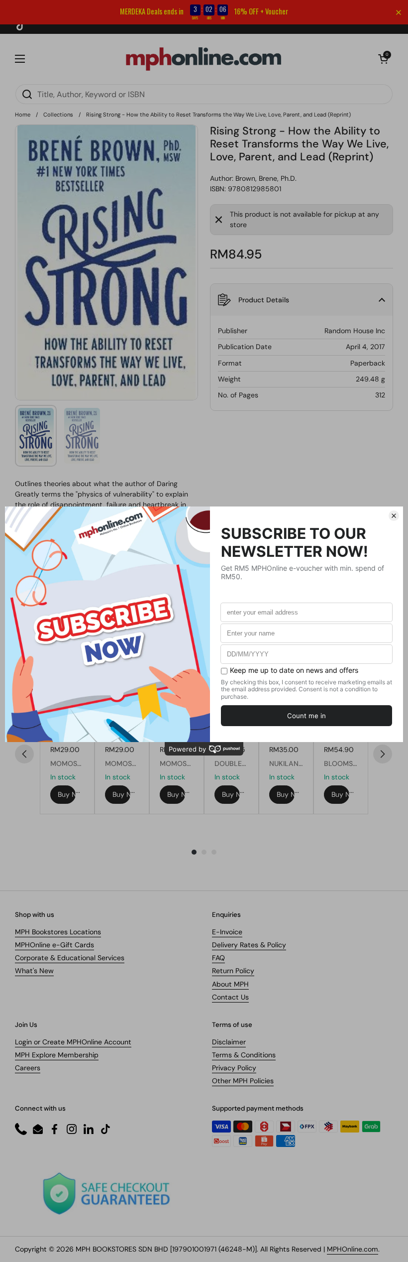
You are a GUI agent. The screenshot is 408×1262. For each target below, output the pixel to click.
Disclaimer (229, 1041)
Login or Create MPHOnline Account (73, 1041)
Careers (27, 1067)
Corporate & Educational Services (69, 957)
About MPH (230, 984)
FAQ (218, 957)
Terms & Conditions (244, 1054)
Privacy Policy (234, 1067)
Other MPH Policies (243, 1080)
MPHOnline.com (352, 1249)
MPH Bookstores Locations (58, 931)
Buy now (67, 794)
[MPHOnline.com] (203, 59)
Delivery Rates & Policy (249, 944)
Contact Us (230, 997)
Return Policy (233, 970)
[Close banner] (398, 12)
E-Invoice (227, 931)
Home (22, 114)
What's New (34, 970)
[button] (383, 59)
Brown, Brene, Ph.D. (266, 178)
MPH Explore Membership (57, 1054)
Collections (58, 114)
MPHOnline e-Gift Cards (54, 944)
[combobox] (204, 94)
